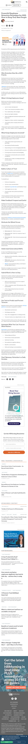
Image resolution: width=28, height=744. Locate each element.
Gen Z (6, 263)
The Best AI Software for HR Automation (12, 509)
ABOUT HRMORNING (14, 702)
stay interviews (13, 186)
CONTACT (14, 708)
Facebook (12, 699)
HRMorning (16, 2)
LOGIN (9, 5)
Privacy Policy (7, 739)
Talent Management (6, 9)
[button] (3, 739)
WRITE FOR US (14, 706)
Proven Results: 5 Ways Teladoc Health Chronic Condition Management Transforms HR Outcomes (13, 519)
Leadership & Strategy (6, 590)
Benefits (15, 710)
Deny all (19, 742)
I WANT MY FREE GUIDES (16, 687)
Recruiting (21, 710)
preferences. (23, 736)
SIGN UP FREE (16, 5)
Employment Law (8, 710)
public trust (10, 173)
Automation (4, 329)
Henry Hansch (10, 21)
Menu (4, 2)
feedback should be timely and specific (17, 217)
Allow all (6, 742)
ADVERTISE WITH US (14, 704)
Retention (4, 86)
